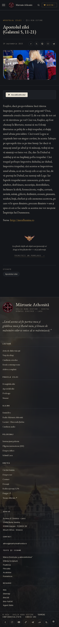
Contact (6, 479)
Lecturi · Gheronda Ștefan (13, 421)
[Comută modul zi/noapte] (53, 621)
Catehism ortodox (10, 360)
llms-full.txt (8, 601)
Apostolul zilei (12, 20)
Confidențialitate (12, 617)
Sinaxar (6, 398)
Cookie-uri (30, 617)
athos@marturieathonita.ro (15, 543)
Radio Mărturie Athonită (13, 417)
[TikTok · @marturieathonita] (25, 622)
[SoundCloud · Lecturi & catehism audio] (39, 622)
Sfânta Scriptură (10, 561)
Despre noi (7, 474)
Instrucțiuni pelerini (11, 441)
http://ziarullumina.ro (22, 220)
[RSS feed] (46, 622)
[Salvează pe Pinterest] (42, 43)
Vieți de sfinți (8, 355)
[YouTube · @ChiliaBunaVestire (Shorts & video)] (18, 622)
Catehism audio (9, 426)
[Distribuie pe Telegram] (53, 43)
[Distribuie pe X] (36, 43)
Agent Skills (8, 605)
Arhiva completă (9, 369)
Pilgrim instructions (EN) (13, 446)
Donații (6, 484)
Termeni (41, 615)
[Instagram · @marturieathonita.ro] (12, 622)
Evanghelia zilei (9, 384)
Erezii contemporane (11, 364)
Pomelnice (7, 576)
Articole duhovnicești (11, 350)
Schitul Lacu (8, 455)
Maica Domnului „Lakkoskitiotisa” (18, 557)
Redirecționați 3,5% (11, 488)
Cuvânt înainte (9, 469)
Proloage (6, 393)
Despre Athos (8, 450)
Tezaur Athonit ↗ (10, 497)
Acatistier (7, 572)
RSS (4, 590)
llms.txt (6, 597)
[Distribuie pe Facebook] (30, 43)
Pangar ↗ (7, 493)
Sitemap (6, 593)
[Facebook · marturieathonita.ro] (5, 622)
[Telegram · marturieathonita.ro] (32, 622)
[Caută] (38, 5)
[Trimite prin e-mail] (48, 43)
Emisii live (7, 412)
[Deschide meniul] (4, 5)
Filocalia (6, 568)
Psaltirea (7, 565)
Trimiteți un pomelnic (29, 256)
